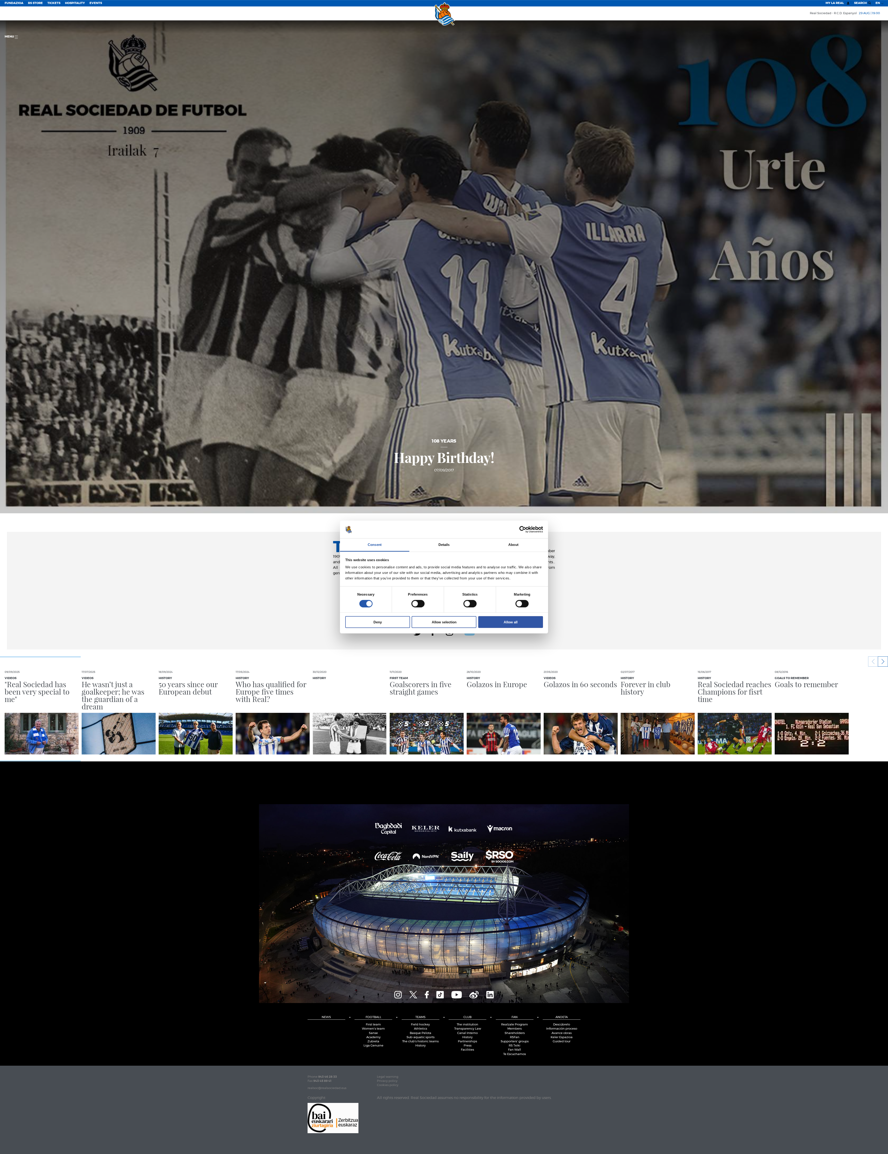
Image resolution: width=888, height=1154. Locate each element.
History (420, 1045)
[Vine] (474, 994)
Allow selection (444, 622)
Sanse (373, 1033)
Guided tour (561, 1041)
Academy (373, 1037)
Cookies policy (387, 1085)
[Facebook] (427, 994)
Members (514, 1028)
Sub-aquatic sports (421, 1037)
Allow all (511, 622)
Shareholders (515, 1033)
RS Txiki (514, 1045)
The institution (467, 1024)
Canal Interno (467, 1033)
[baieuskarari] (333, 1117)
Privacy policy (387, 1081)
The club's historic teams (420, 1041)
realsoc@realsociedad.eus (327, 1088)
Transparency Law (467, 1028)
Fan (515, 1017)
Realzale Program (514, 1024)
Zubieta (373, 1041)
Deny (377, 622)
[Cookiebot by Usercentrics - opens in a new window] (523, 529)
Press (468, 1045)
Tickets (53, 3)
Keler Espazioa (562, 1037)
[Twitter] (413, 994)
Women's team (373, 1028)
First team (373, 1024)
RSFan (514, 1037)
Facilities (467, 1049)
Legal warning (387, 1076)
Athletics (420, 1028)
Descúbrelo (561, 1024)
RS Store (35, 3)
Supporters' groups (515, 1041)
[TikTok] (440, 994)
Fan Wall (514, 1049)
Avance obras (562, 1033)
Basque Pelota (420, 1033)
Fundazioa (14, 3)
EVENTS (95, 3)
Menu (10, 36)
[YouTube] (456, 994)
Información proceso (561, 1028)
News (326, 1017)
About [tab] (513, 545)
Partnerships (467, 1041)
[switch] (418, 603)
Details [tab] (444, 545)
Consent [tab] (375, 545)
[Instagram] (398, 994)
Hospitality (75, 3)
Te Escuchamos (514, 1054)
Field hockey (420, 1024)
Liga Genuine (373, 1045)
